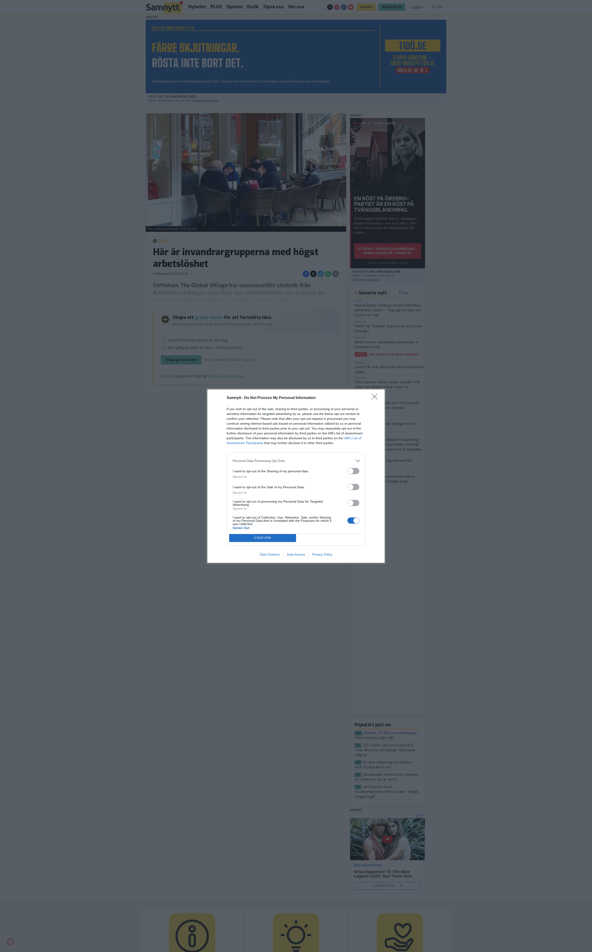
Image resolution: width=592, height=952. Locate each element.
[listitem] (296, 460)
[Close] (376, 398)
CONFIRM (262, 538)
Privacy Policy (322, 554)
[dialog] (296, 476)
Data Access (296, 554)
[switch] (353, 471)
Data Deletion (270, 554)
